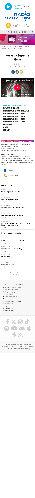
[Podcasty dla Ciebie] (14, 332)
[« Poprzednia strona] (8, 272)
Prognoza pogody (10, 292)
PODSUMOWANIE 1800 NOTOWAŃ (16, 111)
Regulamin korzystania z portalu (19, 347)
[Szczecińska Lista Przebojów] (17, 39)
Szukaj (27, 32)
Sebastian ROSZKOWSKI (17, 66)
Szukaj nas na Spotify (22, 32)
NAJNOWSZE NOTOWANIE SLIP (9, 48)
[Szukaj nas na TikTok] (27, 319)
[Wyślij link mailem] (21, 72)
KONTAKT (6, 130)
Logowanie (8, 306)
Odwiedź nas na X (14, 32)
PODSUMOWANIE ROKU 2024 (14, 116)
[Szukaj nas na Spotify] (6, 326)
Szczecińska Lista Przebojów (20, 46)
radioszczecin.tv (9, 299)
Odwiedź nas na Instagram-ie (17, 32)
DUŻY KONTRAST (9, 311)
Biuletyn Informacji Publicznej (13, 301)
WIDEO (21, 48)
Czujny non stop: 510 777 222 (13, 287)
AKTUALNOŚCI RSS (13, 175)
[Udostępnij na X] (17, 72)
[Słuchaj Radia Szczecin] (8, 6)
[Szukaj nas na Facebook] (7, 319)
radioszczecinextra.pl (11, 296)
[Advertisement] (17, 372)
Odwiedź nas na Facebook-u (11, 32)
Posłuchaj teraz (9, 303)
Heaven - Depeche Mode (17, 57)
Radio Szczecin (7, 46)
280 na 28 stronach (17, 275)
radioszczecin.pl (9, 294)
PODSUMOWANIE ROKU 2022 (14, 121)
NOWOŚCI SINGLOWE (11, 108)
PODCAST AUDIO (12, 170)
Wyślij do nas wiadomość (25, 32)
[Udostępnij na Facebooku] (13, 72)
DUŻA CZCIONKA (9, 308)
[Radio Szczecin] (17, 16)
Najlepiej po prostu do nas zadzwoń (8, 32)
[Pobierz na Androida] (22, 326)
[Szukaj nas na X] (13, 319)
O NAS (5, 127)
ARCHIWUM (7, 124)
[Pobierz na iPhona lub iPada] (29, 326)
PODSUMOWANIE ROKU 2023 (14, 119)
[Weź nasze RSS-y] (20, 332)
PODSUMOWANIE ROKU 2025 (14, 113)
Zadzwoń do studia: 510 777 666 (14, 285)
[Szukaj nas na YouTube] (14, 326)
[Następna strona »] (26, 272)
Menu (32, 32)
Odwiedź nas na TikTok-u (19, 32)
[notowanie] (17, 141)
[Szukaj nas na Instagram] (20, 319)
